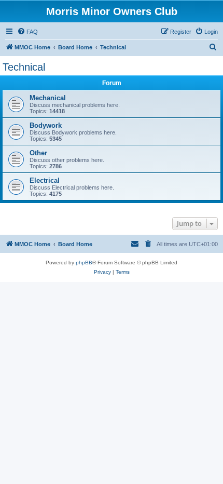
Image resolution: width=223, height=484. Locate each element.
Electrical (45, 180)
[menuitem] (27, 31)
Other (38, 153)
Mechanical (48, 98)
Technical (24, 67)
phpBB (84, 262)
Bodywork (46, 125)
